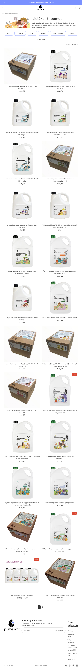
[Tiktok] (73, 665)
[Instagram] (70, 665)
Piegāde (70, 631)
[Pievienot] (37, 81)
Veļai (8, 33)
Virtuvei (20, 33)
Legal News (71, 659)
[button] (75, 44)
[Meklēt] (6, 7)
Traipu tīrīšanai (58, 33)
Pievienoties (59, 630)
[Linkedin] (77, 665)
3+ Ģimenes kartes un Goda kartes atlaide (73, 648)
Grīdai (32, 33)
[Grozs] (79, 7)
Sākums (4, 13)
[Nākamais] (46, 607)
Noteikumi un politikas (41, 665)
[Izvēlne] (2, 7)
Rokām (43, 33)
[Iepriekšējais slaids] (4, 2)
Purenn (11, 665)
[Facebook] (66, 665)
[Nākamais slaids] (76, 2)
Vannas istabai (41, 39)
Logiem (72, 33)
